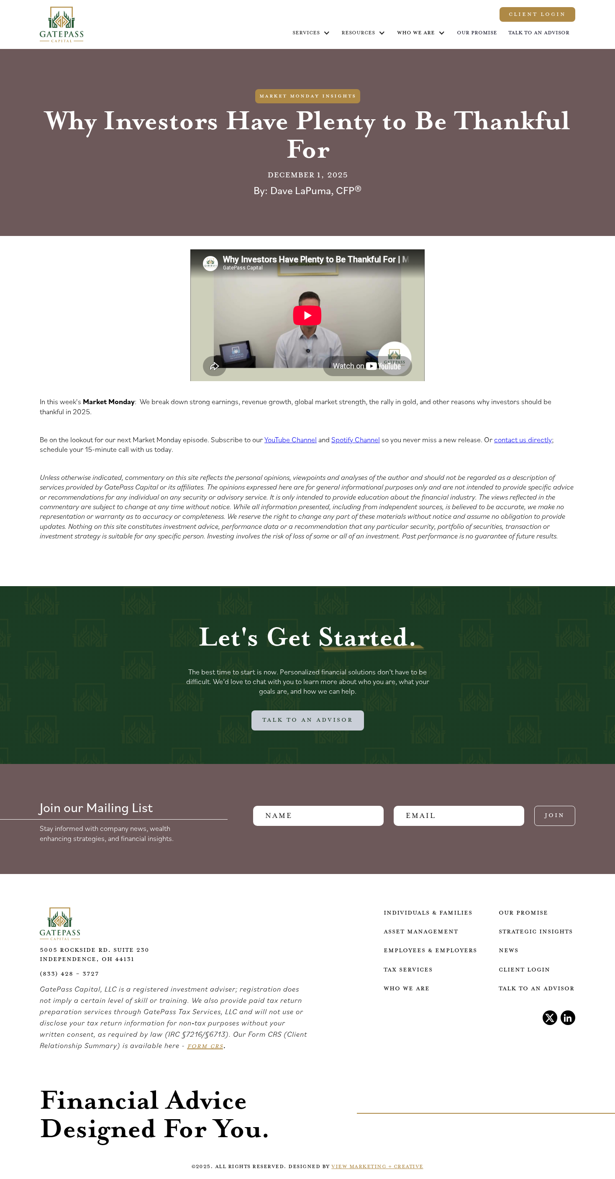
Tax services (408, 970)
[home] (61, 24)
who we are (416, 32)
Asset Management (421, 932)
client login (524, 970)
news (508, 950)
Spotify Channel (355, 439)
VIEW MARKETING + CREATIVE (377, 1166)
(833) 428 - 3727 (69, 974)
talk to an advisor (536, 988)
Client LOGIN (537, 14)
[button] (311, 33)
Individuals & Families (428, 913)
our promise (523, 913)
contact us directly (523, 439)
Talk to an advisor (538, 32)
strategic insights (536, 932)
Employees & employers (430, 950)
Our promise (477, 32)
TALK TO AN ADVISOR (307, 720)
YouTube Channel (290, 439)
